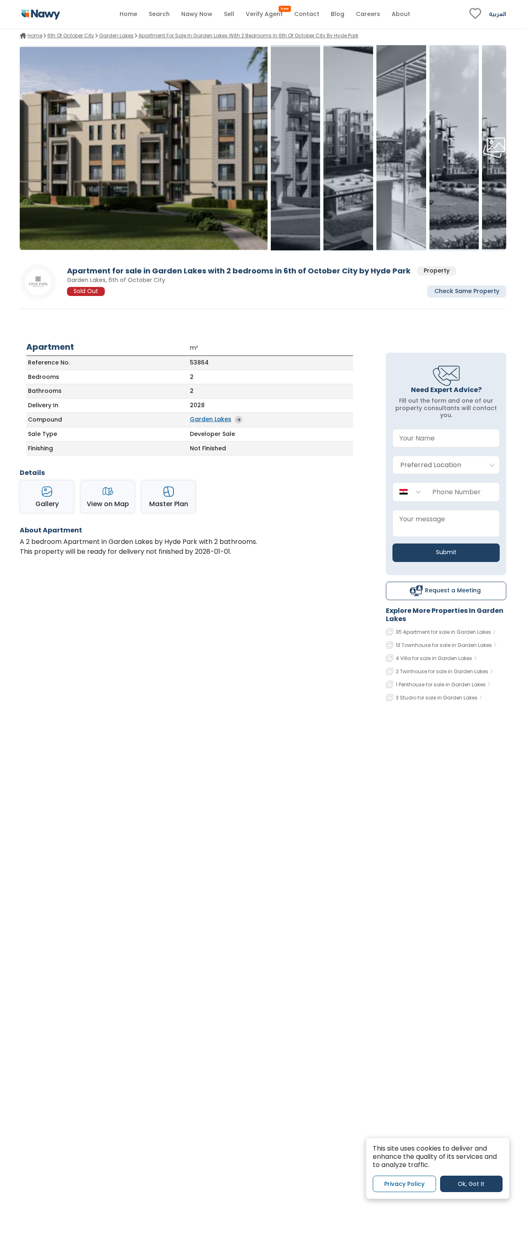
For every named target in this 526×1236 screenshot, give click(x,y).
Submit (446, 552)
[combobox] (437, 465)
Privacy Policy (404, 1183)
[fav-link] (475, 14)
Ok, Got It (471, 1183)
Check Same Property (466, 291)
